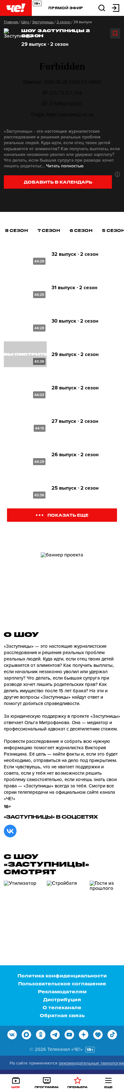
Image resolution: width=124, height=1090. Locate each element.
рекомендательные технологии (91, 1063)
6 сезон (81, 230)
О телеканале (62, 1007)
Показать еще (67, 515)
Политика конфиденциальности (62, 975)
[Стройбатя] (66, 908)
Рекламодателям (62, 991)
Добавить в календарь (58, 181)
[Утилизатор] (23, 908)
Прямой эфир (65, 8)
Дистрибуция (62, 999)
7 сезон (49, 230)
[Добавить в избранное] (115, 33)
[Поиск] (101, 7)
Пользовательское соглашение (62, 983)
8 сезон (16, 230)
